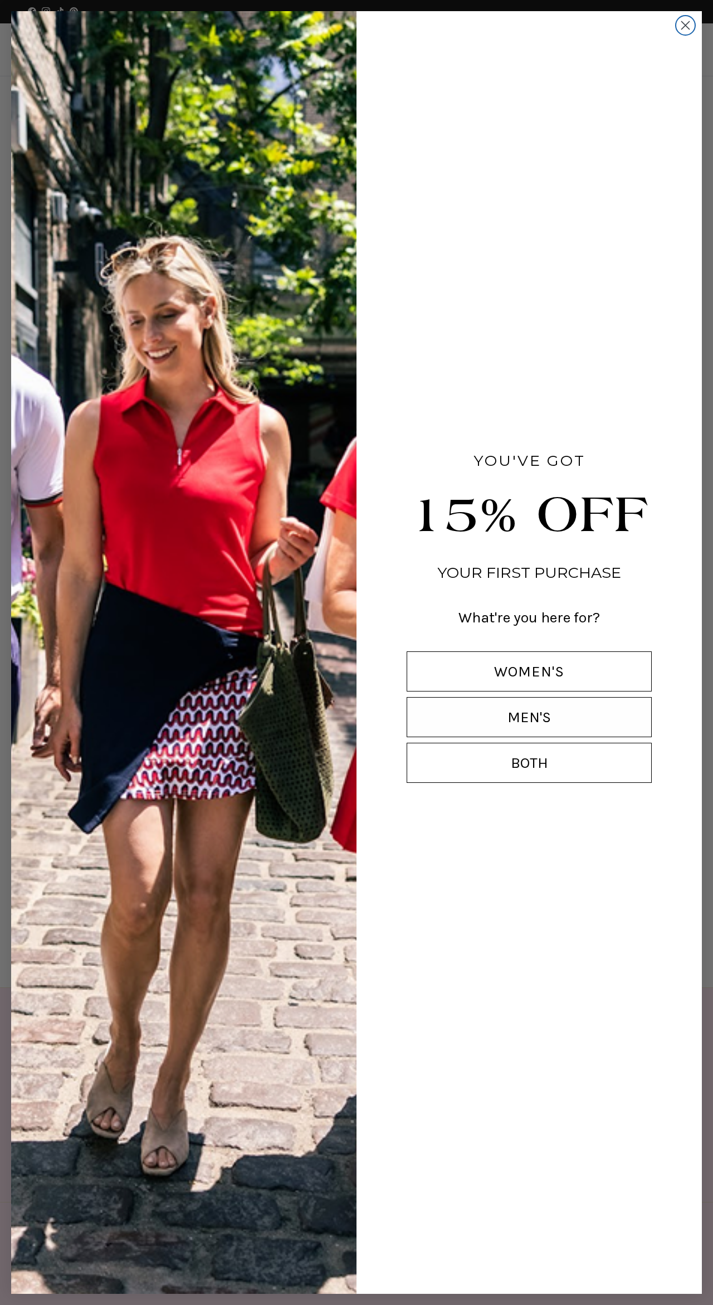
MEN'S (529, 717)
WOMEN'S (529, 671)
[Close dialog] (685, 25)
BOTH (529, 763)
